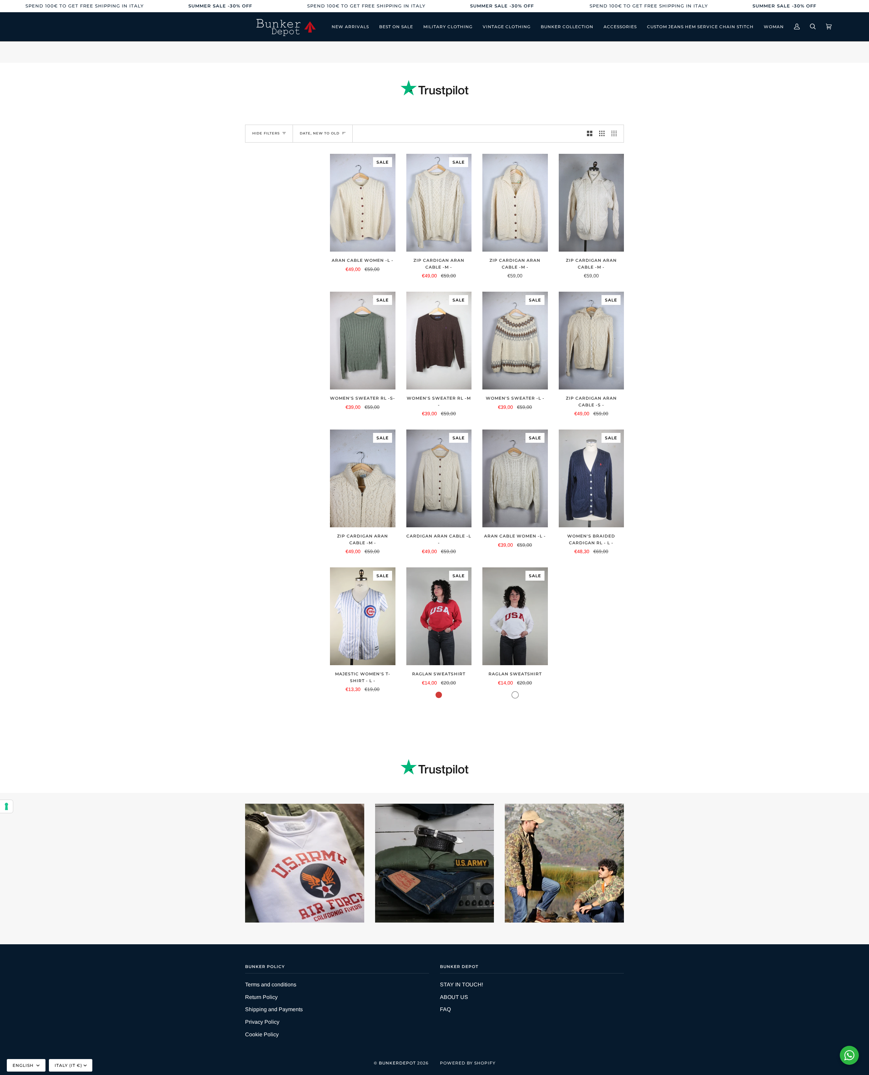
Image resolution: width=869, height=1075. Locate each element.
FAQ (445, 1009)
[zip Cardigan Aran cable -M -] (515, 203)
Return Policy (261, 997)
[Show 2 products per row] (590, 133)
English (24, 1065)
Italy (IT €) (68, 1065)
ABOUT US (454, 997)
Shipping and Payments (274, 1009)
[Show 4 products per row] (616, 133)
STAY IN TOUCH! (461, 984)
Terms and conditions (270, 984)
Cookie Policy (262, 1034)
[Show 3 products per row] (602, 133)
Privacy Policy (262, 1022)
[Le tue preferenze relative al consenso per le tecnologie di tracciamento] (6, 806)
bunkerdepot (397, 1062)
